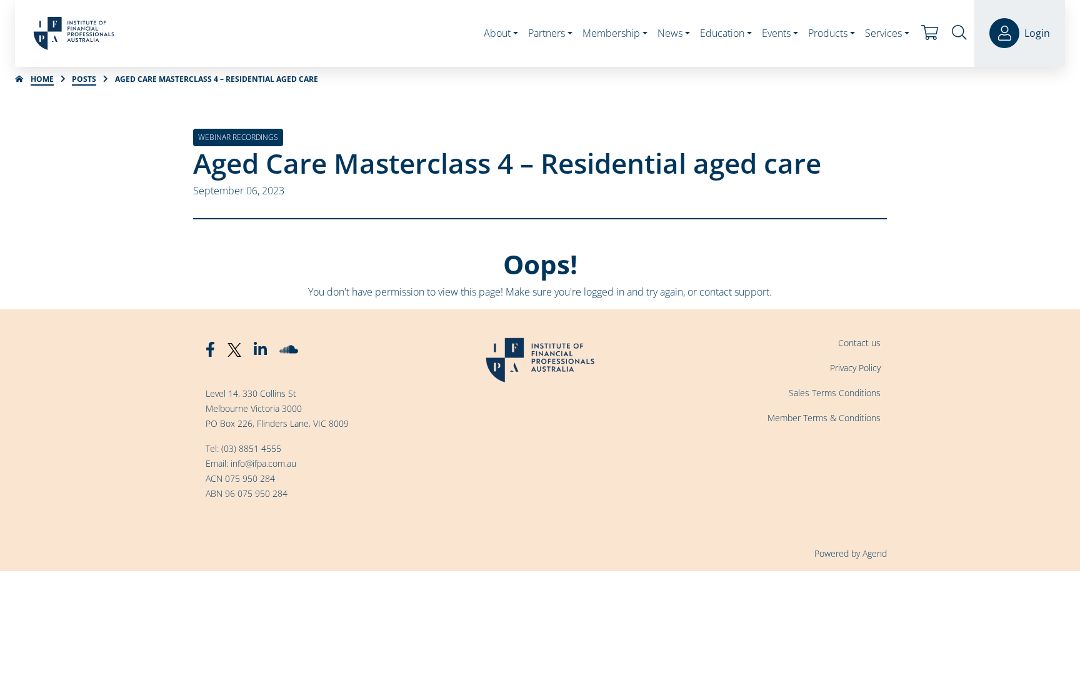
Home (42, 79)
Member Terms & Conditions (824, 418)
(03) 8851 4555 (251, 448)
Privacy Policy (855, 368)
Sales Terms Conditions (835, 393)
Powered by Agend (850, 553)
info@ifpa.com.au (263, 463)
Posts (84, 79)
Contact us (859, 343)
